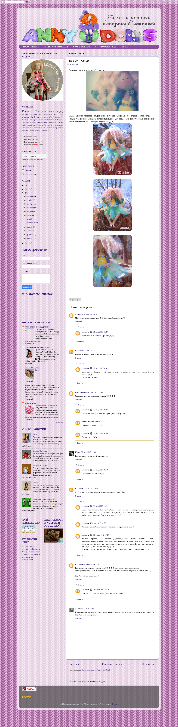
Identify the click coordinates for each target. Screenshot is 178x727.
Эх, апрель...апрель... (41, 465)
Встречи (60, 119)
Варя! (37, 370)
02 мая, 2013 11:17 (91, 350)
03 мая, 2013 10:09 (100, 433)
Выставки (56, 117)
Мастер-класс (37, 128)
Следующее (75, 664)
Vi (76, 608)
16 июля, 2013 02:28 (98, 523)
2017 (27, 185)
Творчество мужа (41, 117)
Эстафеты (44, 130)
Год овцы (47, 125)
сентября (30, 207)
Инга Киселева (81, 392)
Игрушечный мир (29, 114)
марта (29, 230)
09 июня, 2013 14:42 (86, 608)
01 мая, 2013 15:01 (91, 314)
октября (30, 204)
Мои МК (124, 47)
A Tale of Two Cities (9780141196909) (39, 387)
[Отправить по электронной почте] (70, 299)
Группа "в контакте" (81, 47)
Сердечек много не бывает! (45, 405)
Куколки (75, 64)
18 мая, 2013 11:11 (100, 506)
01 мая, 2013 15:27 (100, 332)
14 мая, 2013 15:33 (91, 488)
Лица (45, 122)
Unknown (85, 331)
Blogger (115, 704)
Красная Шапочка (40, 451)
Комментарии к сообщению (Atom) (96, 670)
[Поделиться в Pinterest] (80, 299)
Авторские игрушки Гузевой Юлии (39, 385)
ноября (30, 200)
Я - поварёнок (29, 125)
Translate (39, 159)
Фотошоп (50, 119)
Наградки (48, 114)
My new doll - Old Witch (44, 349)
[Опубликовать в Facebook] (77, 299)
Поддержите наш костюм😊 (44, 499)
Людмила (79, 314)
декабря (30, 196)
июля (29, 215)
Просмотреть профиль (30, 174)
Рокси (35, 434)
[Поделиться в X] (75, 299)
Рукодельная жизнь (49, 111)
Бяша (39, 125)
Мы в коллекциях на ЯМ (105, 47)
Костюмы (37, 122)
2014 (27, 189)
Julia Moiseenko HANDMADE (37, 347)
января (30, 238)
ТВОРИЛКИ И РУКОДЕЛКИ (37, 327)
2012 (27, 243)
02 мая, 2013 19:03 (100, 409)
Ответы (81, 327)
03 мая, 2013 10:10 (100, 469)
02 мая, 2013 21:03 (88, 452)
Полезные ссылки (56, 122)
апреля (30, 227)
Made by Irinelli (31, 403)
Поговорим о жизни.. (36, 119)
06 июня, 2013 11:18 (101, 589)
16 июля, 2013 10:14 (101, 535)
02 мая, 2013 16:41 (100, 368)
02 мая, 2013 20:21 (102, 421)
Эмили (35, 482)
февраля (30, 234)
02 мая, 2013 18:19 (95, 392)
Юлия (77, 452)
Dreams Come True (32, 367)
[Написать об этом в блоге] (72, 299)
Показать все (59, 423)
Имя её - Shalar (32, 222)
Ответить (78, 321)
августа (30, 211)
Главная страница (30, 47)
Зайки (24, 119)
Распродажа (35, 130)
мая (28, 219)
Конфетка (27, 122)
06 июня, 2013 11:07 (91, 564)
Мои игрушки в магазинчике (55, 47)
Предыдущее (149, 664)
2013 (27, 193)
